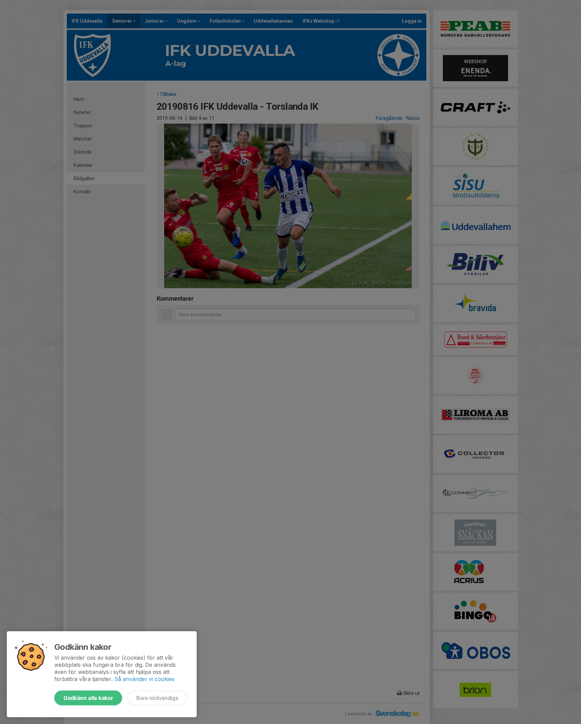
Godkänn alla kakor (88, 698)
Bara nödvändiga (157, 698)
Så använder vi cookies (144, 679)
